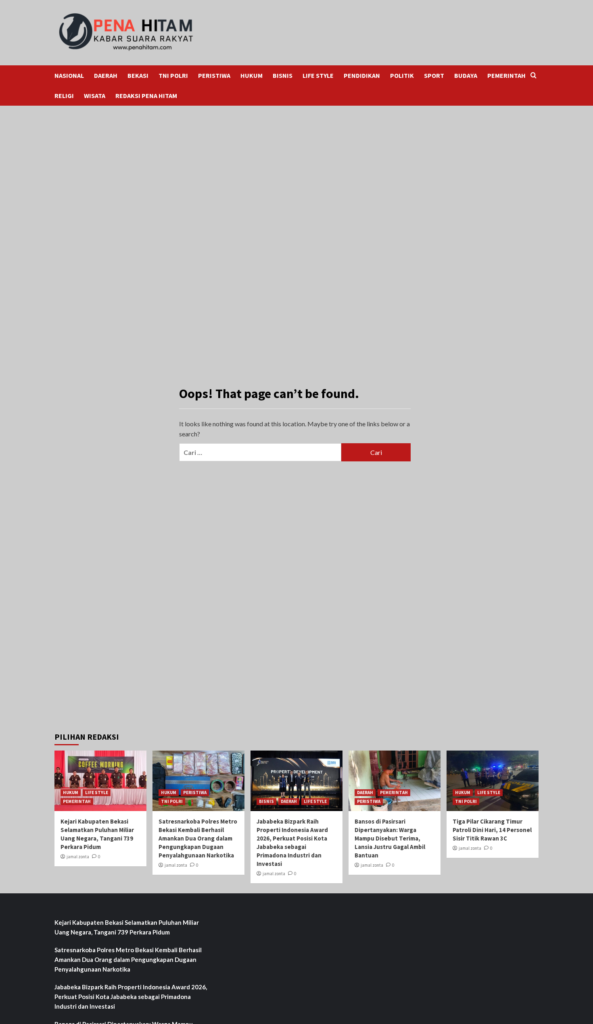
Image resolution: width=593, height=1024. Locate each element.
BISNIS (282, 75)
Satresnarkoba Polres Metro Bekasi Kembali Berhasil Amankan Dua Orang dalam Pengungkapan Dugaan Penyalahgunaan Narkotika (198, 838)
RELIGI (64, 96)
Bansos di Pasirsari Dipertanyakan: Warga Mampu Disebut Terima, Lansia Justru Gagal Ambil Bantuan (390, 838)
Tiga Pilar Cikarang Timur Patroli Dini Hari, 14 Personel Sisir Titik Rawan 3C (492, 830)
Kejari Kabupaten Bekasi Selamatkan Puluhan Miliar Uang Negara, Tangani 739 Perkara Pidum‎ (126, 927)
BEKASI (137, 75)
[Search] (533, 76)
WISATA (94, 96)
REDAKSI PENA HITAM (146, 96)
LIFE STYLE (318, 75)
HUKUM (251, 75)
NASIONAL (69, 75)
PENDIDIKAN (362, 75)
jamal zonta (78, 856)
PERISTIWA (214, 75)
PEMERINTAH (506, 75)
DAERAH (105, 75)
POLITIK (402, 75)
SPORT (434, 75)
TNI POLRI (173, 75)
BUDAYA (465, 75)
